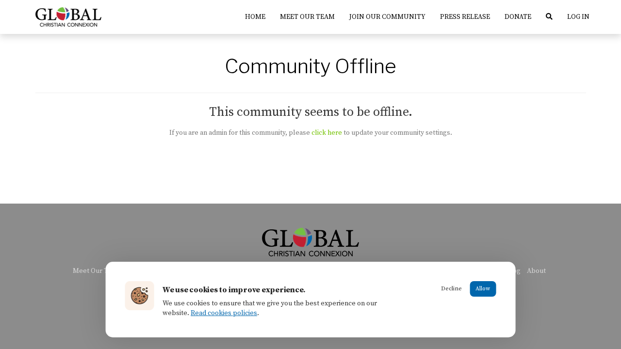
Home (255, 17)
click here (326, 132)
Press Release (465, 17)
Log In (578, 17)
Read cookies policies (224, 313)
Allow (482, 288)
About (536, 271)
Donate (518, 17)
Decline (451, 288)
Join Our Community (387, 17)
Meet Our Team (307, 17)
